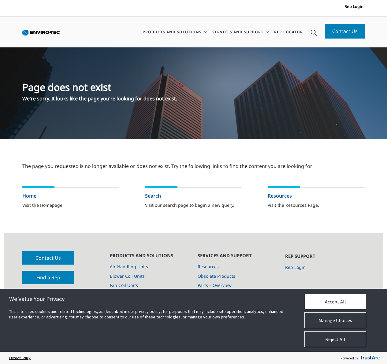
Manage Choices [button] (335, 320)
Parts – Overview (215, 285)
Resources (280, 196)
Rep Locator (288, 32)
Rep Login (353, 6)
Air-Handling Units (129, 266)
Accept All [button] (335, 302)
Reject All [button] (335, 339)
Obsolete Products (216, 276)
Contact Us (345, 31)
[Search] (314, 32)
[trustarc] (370, 358)
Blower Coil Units (127, 276)
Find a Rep (48, 277)
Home (29, 196)
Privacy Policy (20, 357)
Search (153, 196)
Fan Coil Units (124, 285)
